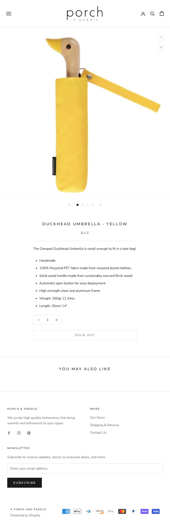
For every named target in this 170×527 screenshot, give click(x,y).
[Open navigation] (8, 13)
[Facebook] (9, 432)
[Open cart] (162, 13)
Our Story (97, 417)
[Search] (152, 13)
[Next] (100, 205)
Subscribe (24, 483)
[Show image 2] (82, 205)
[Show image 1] (77, 205)
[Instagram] (19, 432)
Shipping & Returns (104, 425)
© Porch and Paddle (28, 509)
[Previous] (69, 205)
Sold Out (85, 335)
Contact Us (98, 432)
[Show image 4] (92, 205)
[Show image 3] (87, 205)
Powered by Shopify (25, 515)
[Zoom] (161, 37)
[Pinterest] (28, 432)
